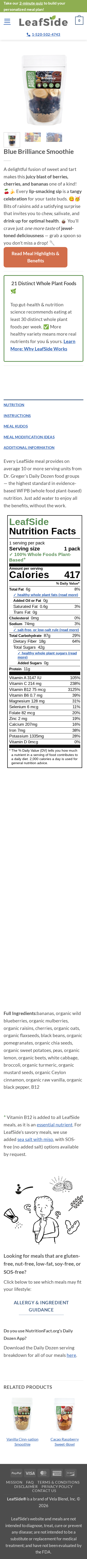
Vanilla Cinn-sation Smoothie (22, 1441)
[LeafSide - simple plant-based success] (43, 20)
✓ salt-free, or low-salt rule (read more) (46, 630)
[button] (7, 20)
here (71, 1355)
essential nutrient (54, 1124)
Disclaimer (26, 1487)
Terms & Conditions (58, 1482)
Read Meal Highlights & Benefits (35, 257)
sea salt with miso (35, 1139)
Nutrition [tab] (14, 405)
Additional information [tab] (29, 447)
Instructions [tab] (17, 415)
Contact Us (44, 1491)
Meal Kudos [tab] (16, 426)
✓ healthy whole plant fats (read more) (45, 595)
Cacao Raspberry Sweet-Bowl (65, 1441)
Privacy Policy (57, 1487)
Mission (14, 1482)
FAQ (30, 1482)
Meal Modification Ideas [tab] (29, 437)
